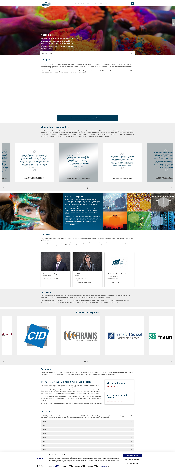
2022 (44, 445)
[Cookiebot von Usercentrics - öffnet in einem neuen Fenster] (40, 466)
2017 (44, 425)
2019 (44, 433)
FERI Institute (44, 53)
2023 (44, 449)
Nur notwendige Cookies (132, 463)
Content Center (79, 3)
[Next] (171, 188)
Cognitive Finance (104, 3)
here (93, 118)
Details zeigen (103, 466)
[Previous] (3, 188)
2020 (44, 437)
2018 (44, 429)
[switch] (71, 466)
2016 (44, 421)
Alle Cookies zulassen (132, 455)
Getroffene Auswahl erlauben (132, 459)
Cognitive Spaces (91, 3)
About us (50, 53)
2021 (44, 441)
